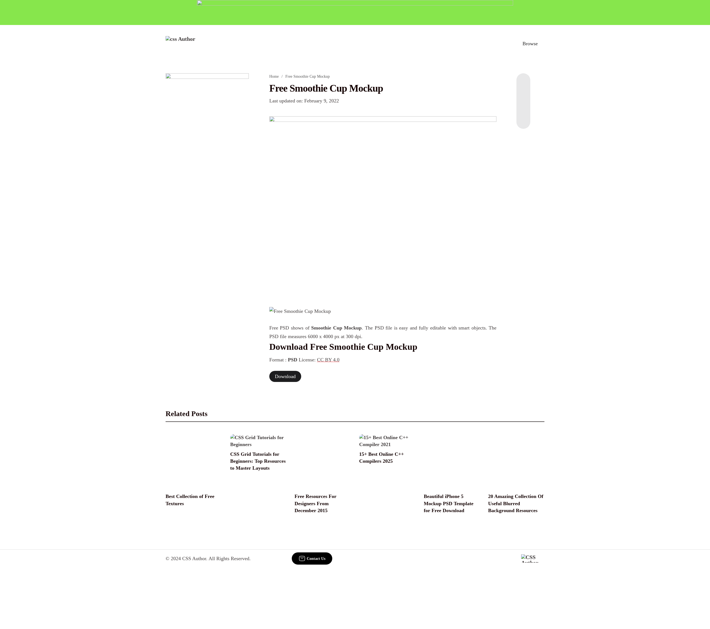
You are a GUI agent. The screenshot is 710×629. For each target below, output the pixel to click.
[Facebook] (523, 84)
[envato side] (207, 156)
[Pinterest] (523, 106)
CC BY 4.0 (328, 360)
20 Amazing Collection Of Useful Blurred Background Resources (515, 503)
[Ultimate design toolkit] (383, 205)
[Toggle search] (504, 43)
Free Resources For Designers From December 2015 (315, 503)
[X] (523, 118)
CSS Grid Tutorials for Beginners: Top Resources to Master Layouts (258, 461)
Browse (530, 43)
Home (274, 76)
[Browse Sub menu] (542, 43)
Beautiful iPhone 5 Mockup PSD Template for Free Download (448, 503)
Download (285, 376)
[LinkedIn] (523, 95)
